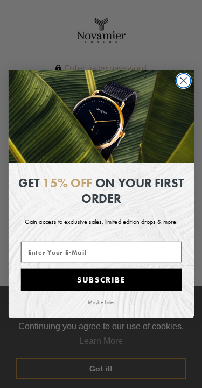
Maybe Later (101, 302)
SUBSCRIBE (100, 279)
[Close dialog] (183, 81)
